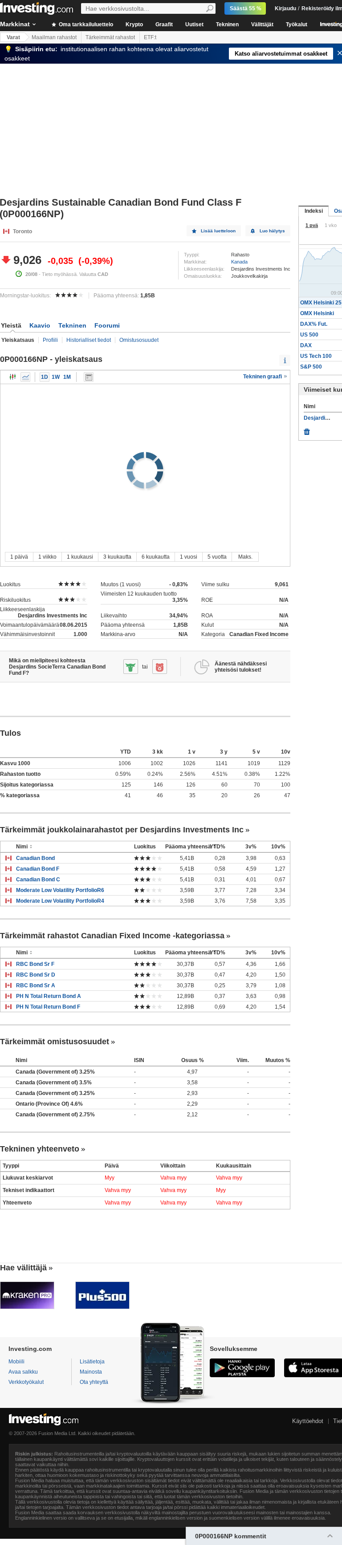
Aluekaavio (25, 377)
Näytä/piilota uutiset (89, 377)
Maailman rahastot (54, 37)
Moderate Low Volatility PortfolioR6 (60, 890)
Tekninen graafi (263, 376)
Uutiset (194, 24)
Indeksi (314, 211)
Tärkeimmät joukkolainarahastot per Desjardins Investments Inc (122, 829)
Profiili (50, 340)
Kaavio (39, 325)
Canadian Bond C (38, 879)
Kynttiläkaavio (13, 377)
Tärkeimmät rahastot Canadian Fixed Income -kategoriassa (112, 935)
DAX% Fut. (313, 324)
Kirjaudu (285, 8)
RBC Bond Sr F (35, 964)
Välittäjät (262, 24)
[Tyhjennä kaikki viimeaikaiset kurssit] (307, 429)
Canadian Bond (35, 858)
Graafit (164, 24)
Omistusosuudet (139, 340)
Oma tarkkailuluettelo (85, 24)
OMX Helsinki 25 (321, 303)
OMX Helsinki (317, 313)
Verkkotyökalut (26, 1382)
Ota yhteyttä (94, 1382)
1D (44, 377)
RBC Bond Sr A (35, 985)
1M (67, 377)
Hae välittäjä (23, 1267)
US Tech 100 (316, 356)
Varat (13, 37)
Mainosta (91, 1372)
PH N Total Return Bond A (48, 996)
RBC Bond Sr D (35, 975)
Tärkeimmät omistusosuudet (54, 1041)
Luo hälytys (272, 230)
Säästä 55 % (245, 8)
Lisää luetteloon (218, 230)
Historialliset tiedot (88, 340)
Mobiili (16, 1361)
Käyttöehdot (307, 1421)
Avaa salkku (23, 1372)
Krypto (134, 24)
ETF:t (150, 37)
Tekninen (227, 24)
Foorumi (107, 325)
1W (56, 377)
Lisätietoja (92, 1361)
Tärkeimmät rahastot (110, 37)
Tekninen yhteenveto (39, 1148)
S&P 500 (311, 367)
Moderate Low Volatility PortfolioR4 (60, 901)
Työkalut (296, 24)
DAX (306, 345)
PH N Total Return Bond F (48, 1007)
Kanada (239, 261)
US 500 (309, 335)
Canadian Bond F (37, 869)
